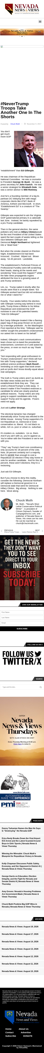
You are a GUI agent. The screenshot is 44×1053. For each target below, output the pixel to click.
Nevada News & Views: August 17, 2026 (20, 934)
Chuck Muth (15, 124)
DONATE (27, 1036)
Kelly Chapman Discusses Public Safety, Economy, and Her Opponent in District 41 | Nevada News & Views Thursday (22, 866)
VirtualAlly (23, 1048)
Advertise (26, 1032)
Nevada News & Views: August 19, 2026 (20, 927)
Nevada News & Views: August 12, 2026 (20, 956)
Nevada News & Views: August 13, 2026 (20, 949)
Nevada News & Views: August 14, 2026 (20, 942)
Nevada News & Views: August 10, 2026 (20, 971)
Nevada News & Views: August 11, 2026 (20, 964)
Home (8, 1029)
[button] (40, 21)
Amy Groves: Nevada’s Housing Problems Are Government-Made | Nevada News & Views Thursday (21, 894)
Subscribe (10, 1036)
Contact (9, 1032)
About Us (23, 1029)
